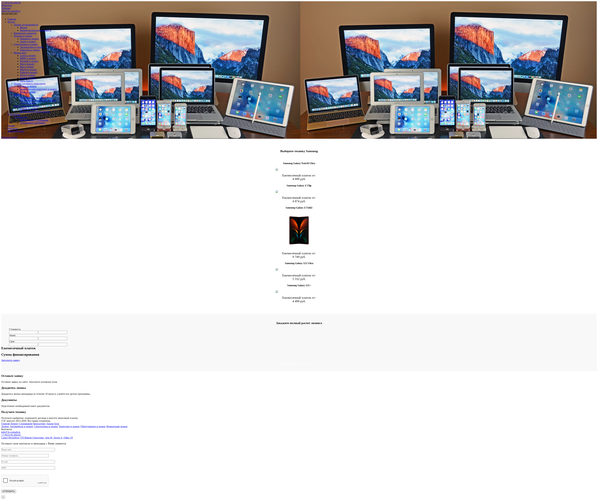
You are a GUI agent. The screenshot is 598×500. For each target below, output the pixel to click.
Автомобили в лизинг (31, 97)
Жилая (23, 27)
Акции (11, 125)
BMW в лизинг (28, 58)
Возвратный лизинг (117, 426)
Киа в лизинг (27, 66)
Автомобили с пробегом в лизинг (38, 100)
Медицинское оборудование (35, 111)
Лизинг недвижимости (26, 24)
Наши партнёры (16, 131)
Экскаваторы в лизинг (32, 47)
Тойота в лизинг (28, 72)
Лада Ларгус (26, 80)
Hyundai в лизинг (29, 61)
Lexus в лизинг (28, 55)
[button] (9, 13)
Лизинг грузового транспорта (29, 83)
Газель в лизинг (28, 86)
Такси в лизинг (28, 103)
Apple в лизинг (28, 41)
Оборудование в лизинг (26, 106)
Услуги (11, 22)
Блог (56, 423)
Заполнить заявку (10, 360)
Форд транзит (27, 64)
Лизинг (18, 94)
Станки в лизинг (29, 108)
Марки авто (20, 52)
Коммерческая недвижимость (35, 30)
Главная (11, 19)
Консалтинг (39, 423)
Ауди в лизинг (27, 75)
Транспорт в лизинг (69, 426)
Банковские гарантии (25, 33)
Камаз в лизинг (28, 78)
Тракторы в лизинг (30, 50)
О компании (14, 114)
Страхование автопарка (32, 122)
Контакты (12, 128)
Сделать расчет (9, 137)
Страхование (20, 117)
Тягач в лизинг (28, 92)
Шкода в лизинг (28, 69)
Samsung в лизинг (29, 38)
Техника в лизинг (23, 36)
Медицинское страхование (34, 120)
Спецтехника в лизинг (26, 44)
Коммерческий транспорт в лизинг (38, 89)
